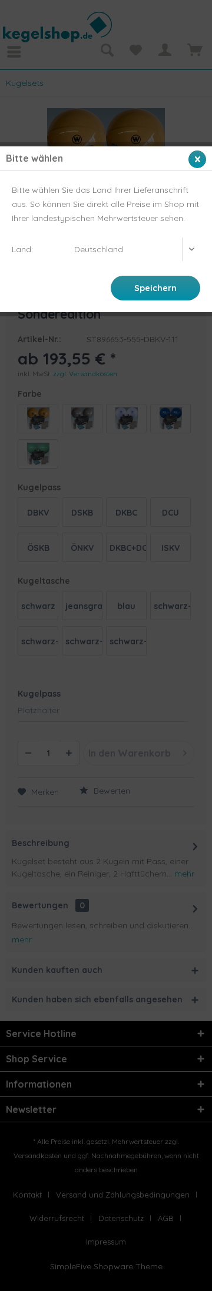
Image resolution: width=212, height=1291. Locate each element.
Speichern (155, 288)
